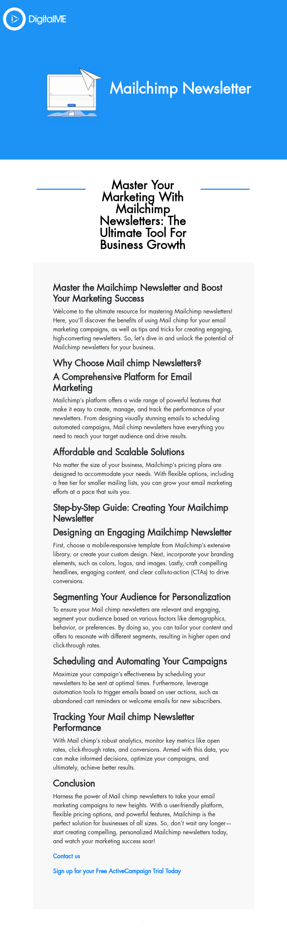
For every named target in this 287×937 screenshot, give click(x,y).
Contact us (66, 856)
